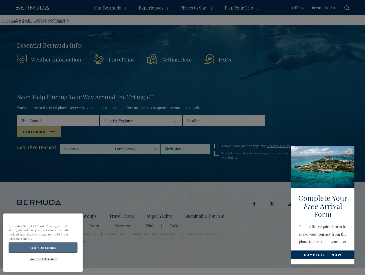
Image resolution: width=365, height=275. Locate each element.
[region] (43, 242)
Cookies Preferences (43, 259)
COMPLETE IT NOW (323, 255)
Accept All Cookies (43, 247)
